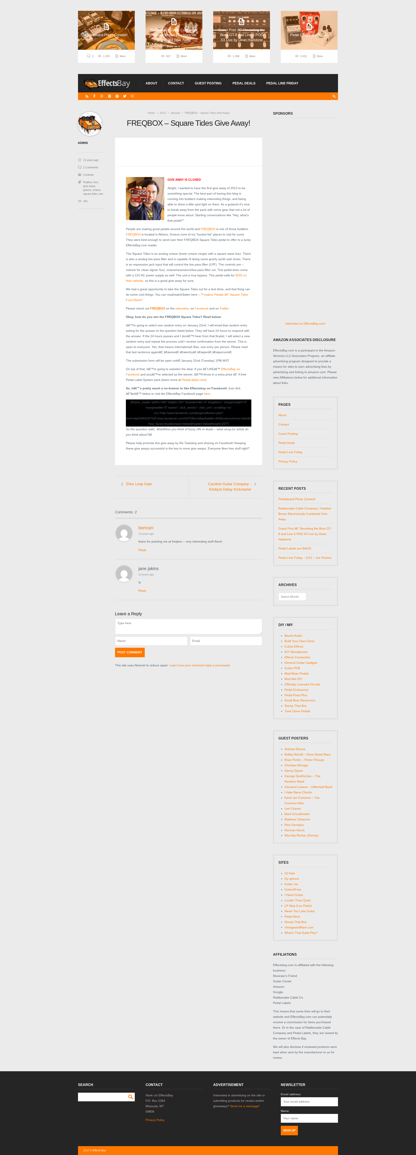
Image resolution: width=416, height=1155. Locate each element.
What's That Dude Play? (301, 932)
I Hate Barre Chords (298, 792)
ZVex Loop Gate (139, 484)
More (123, 56)
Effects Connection (297, 657)
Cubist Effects (293, 646)
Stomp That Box (295, 705)
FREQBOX (208, 229)
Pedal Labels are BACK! (294, 548)
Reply (142, 550)
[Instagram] (109, 96)
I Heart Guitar (293, 895)
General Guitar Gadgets (300, 662)
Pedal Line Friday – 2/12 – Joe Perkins (305, 557)
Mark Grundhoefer (297, 814)
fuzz (95, 182)
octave (97, 190)
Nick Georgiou (294, 824)
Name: (285, 1111)
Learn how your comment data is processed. (200, 665)
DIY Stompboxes (295, 652)
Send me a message (244, 1106)
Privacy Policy (287, 461)
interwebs (182, 308)
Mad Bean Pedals (296, 673)
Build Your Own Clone (299, 641)
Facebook (201, 308)
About (151, 83)
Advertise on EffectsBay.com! (305, 323)
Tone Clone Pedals (297, 711)
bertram (146, 527)
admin (83, 143)
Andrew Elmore (295, 749)
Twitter (224, 308)
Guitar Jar (291, 884)
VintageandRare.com (299, 927)
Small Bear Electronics (299, 700)
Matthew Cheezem (297, 819)
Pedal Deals (243, 83)
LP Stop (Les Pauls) (298, 905)
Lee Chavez (292, 808)
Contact (176, 83)
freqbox (87, 182)
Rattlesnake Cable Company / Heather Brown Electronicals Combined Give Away (304, 514)
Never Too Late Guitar (299, 911)
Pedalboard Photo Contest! (296, 499)
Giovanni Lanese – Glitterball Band (308, 787)
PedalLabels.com (193, 380)
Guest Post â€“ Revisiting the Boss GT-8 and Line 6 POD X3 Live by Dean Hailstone (305, 534)
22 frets (289, 873)
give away (89, 186)
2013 (163, 112)
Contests (88, 174)
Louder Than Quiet (297, 900)
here (207, 393)
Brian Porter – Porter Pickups (304, 760)
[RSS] (87, 96)
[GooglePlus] (102, 96)
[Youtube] (132, 96)
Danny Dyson (293, 770)
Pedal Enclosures (296, 689)
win (101, 193)
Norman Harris (294, 830)
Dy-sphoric (291, 878)
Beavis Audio (293, 635)
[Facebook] (94, 96)
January (175, 112)
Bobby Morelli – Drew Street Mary (307, 754)
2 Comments (90, 167)
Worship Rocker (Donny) (301, 835)
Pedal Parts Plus (295, 695)
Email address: (291, 1094)
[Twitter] (124, 96)
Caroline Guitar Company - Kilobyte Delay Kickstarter (229, 486)
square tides (90, 193)
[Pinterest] (117, 96)
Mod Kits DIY (293, 679)
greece (87, 190)
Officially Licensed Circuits (302, 684)
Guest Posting (208, 83)
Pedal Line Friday (282, 83)
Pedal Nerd (292, 916)
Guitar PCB (292, 668)
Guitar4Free (292, 889)
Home (151, 112)
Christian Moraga (296, 765)
